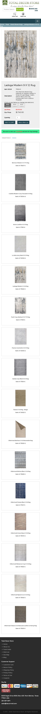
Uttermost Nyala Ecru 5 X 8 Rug (20, 595)
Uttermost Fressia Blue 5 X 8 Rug (20, 502)
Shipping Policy (8, 670)
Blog (4, 657)
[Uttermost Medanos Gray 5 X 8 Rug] (20, 552)
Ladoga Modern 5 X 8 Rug (20, 286)
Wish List (6, 652)
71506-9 (7, 105)
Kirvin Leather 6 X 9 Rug (20, 224)
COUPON (19, 131)
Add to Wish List (23, 122)
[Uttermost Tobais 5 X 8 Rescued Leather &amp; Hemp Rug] (20, 614)
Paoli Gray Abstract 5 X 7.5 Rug (20, 317)
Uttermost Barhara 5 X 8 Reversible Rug (20, 440)
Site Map (6, 655)
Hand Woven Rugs (16, 24)
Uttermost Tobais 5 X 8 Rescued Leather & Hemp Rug (20, 625)
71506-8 (14, 105)
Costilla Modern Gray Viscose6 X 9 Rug (20, 193)
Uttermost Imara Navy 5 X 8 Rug (20, 533)
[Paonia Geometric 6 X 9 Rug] (20, 336)
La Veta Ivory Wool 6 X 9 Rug (20, 255)
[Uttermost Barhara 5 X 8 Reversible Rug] (20, 429)
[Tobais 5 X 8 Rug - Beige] (20, 398)
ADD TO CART (9, 122)
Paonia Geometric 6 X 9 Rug (20, 348)
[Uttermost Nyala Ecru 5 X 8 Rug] (20, 583)
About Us (6, 647)
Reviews (14, 138)
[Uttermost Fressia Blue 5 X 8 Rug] (20, 490)
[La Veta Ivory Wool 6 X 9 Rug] (20, 244)
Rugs (7, 24)
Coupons (6, 678)
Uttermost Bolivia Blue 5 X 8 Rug (20, 471)
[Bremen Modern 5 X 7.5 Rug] (20, 151)
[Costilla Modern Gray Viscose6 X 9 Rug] (20, 182)
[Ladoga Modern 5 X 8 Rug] (20, 274)
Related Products (6, 138)
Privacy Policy (7, 673)
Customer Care (8, 665)
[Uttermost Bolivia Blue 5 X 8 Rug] (20, 460)
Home (2, 24)
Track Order (7, 649)
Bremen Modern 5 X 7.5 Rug (20, 163)
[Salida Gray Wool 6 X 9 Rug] (20, 367)
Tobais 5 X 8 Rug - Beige (20, 409)
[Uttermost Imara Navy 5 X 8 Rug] (20, 521)
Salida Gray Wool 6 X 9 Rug (20, 379)
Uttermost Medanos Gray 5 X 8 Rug (20, 564)
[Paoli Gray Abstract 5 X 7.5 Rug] (20, 305)
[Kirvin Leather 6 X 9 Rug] (20, 213)
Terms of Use (7, 675)
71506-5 (21, 105)
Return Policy (7, 667)
